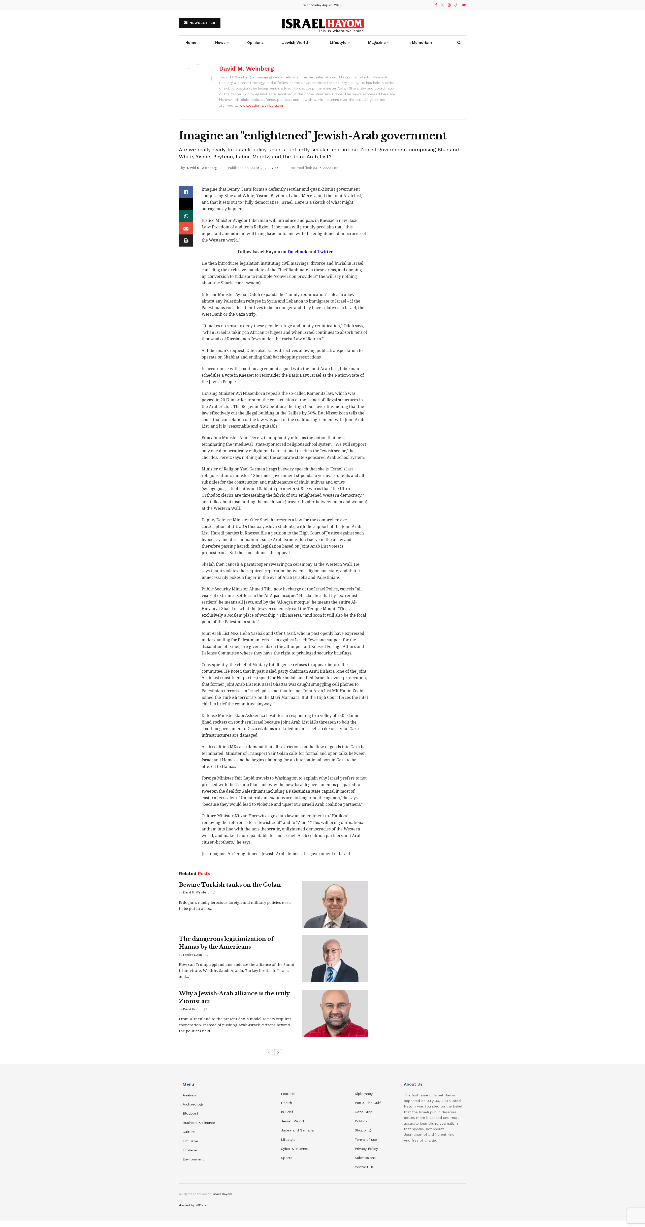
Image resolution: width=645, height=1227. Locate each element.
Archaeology (193, 1104)
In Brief (287, 1112)
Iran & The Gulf (368, 1103)
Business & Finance (199, 1123)
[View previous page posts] (269, 1052)
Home (190, 42)
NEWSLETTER (201, 23)
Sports (286, 1158)
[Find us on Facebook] (436, 5)
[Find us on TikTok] (455, 5)
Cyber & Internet (295, 1149)
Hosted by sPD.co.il (193, 1205)
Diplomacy (364, 1094)
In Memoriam (419, 42)
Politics (361, 1121)
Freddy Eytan (192, 954)
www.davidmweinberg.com (262, 105)
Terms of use (366, 1140)
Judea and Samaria (297, 1130)
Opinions (255, 42)
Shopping (363, 1130)
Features (288, 1094)
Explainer (190, 1150)
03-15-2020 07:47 (264, 168)
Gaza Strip (364, 1112)
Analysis (190, 1095)
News (220, 42)
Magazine (377, 42)
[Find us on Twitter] (442, 5)
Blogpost (190, 1113)
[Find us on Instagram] (449, 5)
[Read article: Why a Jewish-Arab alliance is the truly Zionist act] (335, 1013)
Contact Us (364, 1167)
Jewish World (292, 1121)
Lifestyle (288, 1140)
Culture (189, 1132)
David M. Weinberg (246, 68)
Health (286, 1103)
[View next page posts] (278, 1052)
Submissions (365, 1158)
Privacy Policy (366, 1149)
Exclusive (190, 1141)
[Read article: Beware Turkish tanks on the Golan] (335, 904)
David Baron (191, 1009)
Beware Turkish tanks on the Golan (230, 884)
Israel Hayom (222, 1194)
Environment (193, 1159)
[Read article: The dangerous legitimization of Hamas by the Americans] (335, 958)
